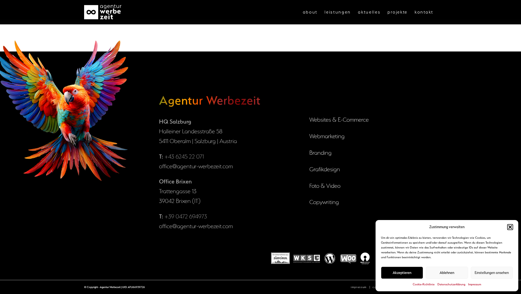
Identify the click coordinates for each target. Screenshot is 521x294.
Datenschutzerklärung (451, 284)
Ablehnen (447, 272)
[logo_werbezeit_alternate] (103, 12)
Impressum (474, 284)
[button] (510, 227)
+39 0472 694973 (185, 216)
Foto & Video (325, 185)
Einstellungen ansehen (492, 272)
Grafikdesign (324, 169)
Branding (320, 152)
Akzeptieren (402, 272)
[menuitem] (310, 12)
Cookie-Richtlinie (424, 284)
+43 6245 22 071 (184, 156)
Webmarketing (327, 136)
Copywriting (324, 202)
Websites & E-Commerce (339, 119)
